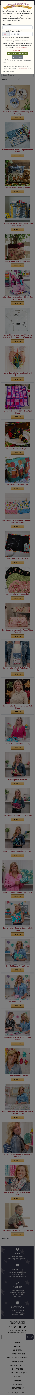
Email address (7, 24)
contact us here (22, 69)
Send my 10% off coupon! (18, 53)
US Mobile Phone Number (12, 31)
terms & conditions (21, 48)
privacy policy (17, 50)
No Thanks (18, 57)
